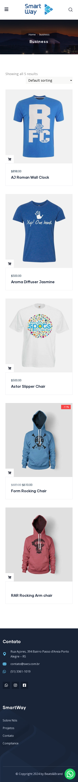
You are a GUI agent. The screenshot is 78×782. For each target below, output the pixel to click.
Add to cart (9, 159)
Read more (9, 577)
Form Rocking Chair (29, 491)
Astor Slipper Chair (28, 386)
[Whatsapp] (6, 685)
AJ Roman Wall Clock (30, 177)
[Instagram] (15, 685)
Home (32, 34)
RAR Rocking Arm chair (31, 595)
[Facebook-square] (24, 685)
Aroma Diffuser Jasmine (33, 282)
